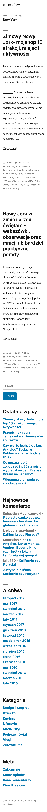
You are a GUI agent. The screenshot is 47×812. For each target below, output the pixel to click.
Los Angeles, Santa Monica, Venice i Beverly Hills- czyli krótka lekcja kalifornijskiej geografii (21, 547)
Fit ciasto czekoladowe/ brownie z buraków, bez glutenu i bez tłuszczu (21, 521)
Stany (5, 185)
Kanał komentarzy (17, 780)
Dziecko (9, 713)
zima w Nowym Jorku (25, 368)
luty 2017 (10, 619)
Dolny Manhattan (25, 174)
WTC (26, 185)
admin (9, 162)
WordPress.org (14, 785)
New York (19, 177)
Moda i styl (11, 729)
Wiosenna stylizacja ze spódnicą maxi (21, 481)
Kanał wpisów (14, 775)
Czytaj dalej (12, 148)
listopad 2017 (13, 598)
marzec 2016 (13, 678)
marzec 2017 (13, 614)
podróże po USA (26, 181)
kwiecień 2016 (14, 673)
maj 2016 (10, 667)
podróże (12, 181)
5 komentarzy (12, 188)
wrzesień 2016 (14, 646)
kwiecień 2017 (14, 609)
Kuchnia (9, 718)
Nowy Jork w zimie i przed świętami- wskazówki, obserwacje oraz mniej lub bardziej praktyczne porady (23, 234)
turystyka (30, 364)
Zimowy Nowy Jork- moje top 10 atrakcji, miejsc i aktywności (23, 45)
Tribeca (13, 185)
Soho (37, 181)
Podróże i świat (23, 166)
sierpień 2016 (14, 651)
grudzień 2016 (14, 630)
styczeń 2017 (13, 625)
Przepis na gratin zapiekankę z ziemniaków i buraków (23, 436)
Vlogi (7, 740)
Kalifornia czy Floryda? (21, 534)
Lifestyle (10, 166)
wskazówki (8, 368)
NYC (5, 181)
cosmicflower (13, 5)
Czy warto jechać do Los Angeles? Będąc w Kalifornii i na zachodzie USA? (22, 451)
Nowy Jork (30, 177)
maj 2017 (10, 603)
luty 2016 (10, 683)
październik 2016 (16, 641)
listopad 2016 (14, 635)
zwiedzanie (34, 185)
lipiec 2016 (11, 657)
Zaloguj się (11, 769)
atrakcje (20, 170)
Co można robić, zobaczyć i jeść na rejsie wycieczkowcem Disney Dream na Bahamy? (22, 468)
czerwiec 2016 (14, 662)
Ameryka (10, 170)
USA (20, 185)
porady (21, 364)
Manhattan (8, 177)
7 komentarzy (12, 371)
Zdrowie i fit (12, 745)
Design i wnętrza (16, 708)
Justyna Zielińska (17, 570)
